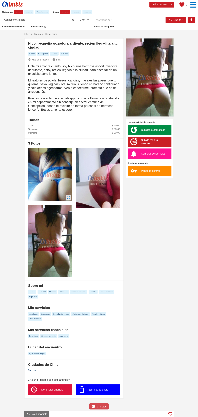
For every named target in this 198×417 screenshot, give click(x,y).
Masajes (29, 12)
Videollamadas (42, 12)
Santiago (32, 370)
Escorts (18, 12)
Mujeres (65, 12)
